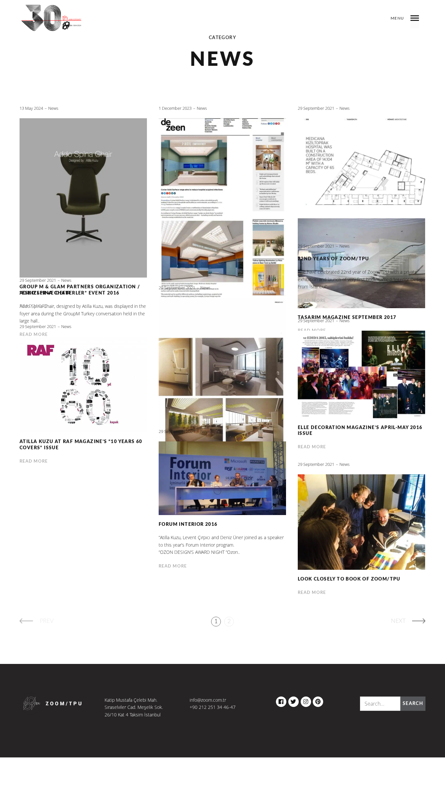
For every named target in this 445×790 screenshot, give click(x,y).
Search (413, 703)
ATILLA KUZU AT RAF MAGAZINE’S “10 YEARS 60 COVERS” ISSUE (81, 444)
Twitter (293, 700)
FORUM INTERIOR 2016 (188, 524)
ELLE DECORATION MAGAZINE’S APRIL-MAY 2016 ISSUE (360, 430)
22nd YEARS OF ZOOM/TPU (333, 259)
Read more (312, 301)
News (53, 108)
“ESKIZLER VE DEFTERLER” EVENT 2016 (70, 293)
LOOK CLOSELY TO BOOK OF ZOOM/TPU (349, 579)
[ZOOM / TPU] (52, 23)
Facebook (281, 700)
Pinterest (318, 700)
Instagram (306, 700)
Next (398, 621)
